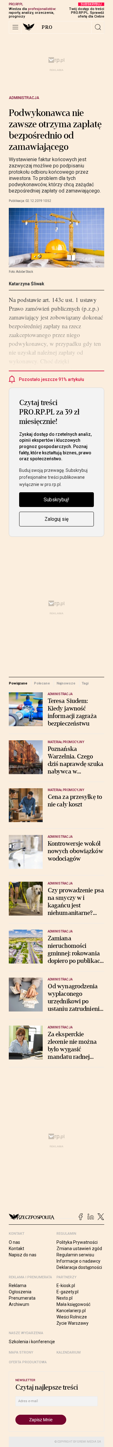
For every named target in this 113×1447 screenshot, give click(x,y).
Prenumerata (22, 1298)
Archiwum (19, 1304)
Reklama (17, 1285)
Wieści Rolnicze (71, 1316)
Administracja (24, 98)
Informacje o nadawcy (78, 1261)
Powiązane (18, 683)
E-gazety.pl (67, 1291)
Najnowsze (65, 683)
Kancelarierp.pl (71, 1310)
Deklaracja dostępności (79, 1267)
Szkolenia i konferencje (32, 1341)
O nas (14, 1242)
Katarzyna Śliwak (26, 283)
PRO (47, 27)
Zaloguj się (56, 519)
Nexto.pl (64, 1298)
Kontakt (16, 1248)
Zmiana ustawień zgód (79, 1248)
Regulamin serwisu (75, 1254)
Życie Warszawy (72, 1323)
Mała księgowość (73, 1304)
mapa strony (21, 1352)
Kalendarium (68, 1352)
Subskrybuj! (56, 500)
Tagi (85, 683)
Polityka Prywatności (77, 1242)
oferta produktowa (28, 1362)
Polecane (42, 683)
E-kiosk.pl (65, 1285)
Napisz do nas (22, 1254)
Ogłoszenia (20, 1291)
